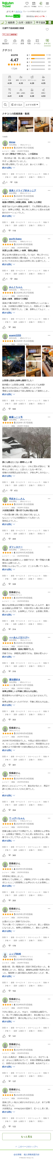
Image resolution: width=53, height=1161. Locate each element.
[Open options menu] (49, 142)
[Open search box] (5, 105)
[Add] (47, 29)
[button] (9, 124)
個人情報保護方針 (32, 1154)
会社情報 (17, 1154)
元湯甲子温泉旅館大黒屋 (13, 28)
